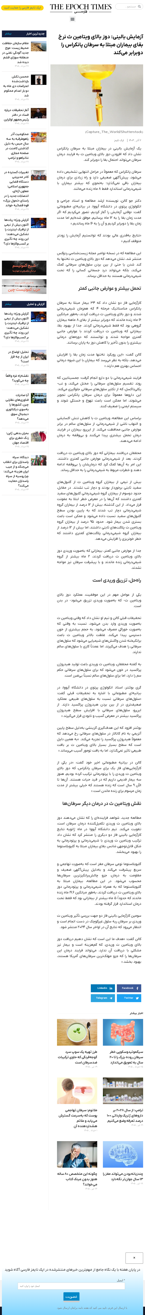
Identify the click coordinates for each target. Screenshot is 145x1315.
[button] (72, 19)
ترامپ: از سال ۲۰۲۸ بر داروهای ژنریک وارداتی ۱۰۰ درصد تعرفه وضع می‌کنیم (125, 1115)
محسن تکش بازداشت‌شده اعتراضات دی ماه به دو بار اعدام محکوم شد (16, 86)
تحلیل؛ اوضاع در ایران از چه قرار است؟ (18, 357)
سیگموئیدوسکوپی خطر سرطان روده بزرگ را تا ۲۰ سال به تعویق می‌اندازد (126, 1057)
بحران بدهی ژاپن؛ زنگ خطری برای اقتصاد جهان (17, 438)
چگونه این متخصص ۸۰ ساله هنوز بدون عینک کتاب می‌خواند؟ (77, 1179)
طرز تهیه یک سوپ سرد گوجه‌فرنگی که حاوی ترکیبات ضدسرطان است (77, 1057)
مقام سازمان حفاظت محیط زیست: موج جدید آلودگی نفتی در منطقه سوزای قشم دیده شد (15, 52)
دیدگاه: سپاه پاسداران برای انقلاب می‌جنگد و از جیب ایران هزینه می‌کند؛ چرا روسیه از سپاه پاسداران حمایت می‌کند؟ (16, 471)
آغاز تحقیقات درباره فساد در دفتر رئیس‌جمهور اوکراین (16, 115)
